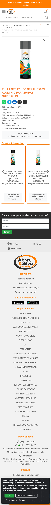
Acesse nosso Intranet (25, 292)
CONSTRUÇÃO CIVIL (25, 336)
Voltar (45, 24)
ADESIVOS (25, 322)
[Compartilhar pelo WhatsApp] (4, 102)
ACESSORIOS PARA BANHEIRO (25, 318)
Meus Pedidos (15, 244)
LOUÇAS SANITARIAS (25, 389)
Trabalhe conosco (25, 279)
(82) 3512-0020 (28, 445)
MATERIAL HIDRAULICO (25, 398)
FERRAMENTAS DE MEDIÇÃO (25, 358)
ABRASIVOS (25, 313)
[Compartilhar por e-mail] (19, 102)
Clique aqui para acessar (27, 475)
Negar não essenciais (26, 495)
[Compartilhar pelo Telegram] (9, 102)
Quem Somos (25, 283)
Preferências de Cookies (15, 500)
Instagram (27, 456)
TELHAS (25, 420)
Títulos (38, 244)
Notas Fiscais (15, 249)
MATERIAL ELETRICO (25, 394)
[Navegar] (3, 171)
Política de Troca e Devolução (25, 287)
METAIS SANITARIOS (25, 402)
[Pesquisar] (46, 17)
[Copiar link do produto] (25, 102)
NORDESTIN (14, 126)
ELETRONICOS (25, 340)
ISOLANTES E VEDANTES (25, 385)
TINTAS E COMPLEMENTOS (25, 425)
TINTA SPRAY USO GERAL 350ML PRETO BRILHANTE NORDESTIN (12, 173)
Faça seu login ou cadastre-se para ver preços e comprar (25, 134)
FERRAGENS (25, 349)
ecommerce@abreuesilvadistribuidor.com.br (27, 449)
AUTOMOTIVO (25, 331)
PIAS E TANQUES (25, 407)
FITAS (25, 371)
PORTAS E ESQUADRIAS (25, 411)
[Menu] (4, 11)
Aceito (9, 495)
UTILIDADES (25, 429)
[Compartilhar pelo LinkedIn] (14, 102)
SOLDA (25, 416)
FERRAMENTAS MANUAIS (25, 367)
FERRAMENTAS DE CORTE (25, 353)
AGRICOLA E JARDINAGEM (25, 327)
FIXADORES (25, 376)
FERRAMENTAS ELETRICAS (25, 362)
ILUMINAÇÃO (25, 380)
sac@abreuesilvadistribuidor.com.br (27, 452)
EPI (25, 345)
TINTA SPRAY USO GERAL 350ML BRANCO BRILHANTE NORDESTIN (38, 173)
